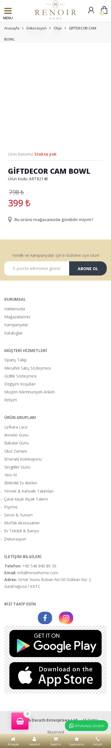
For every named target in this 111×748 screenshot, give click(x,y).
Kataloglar (13, 333)
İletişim (10, 399)
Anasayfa (11, 28)
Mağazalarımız (17, 316)
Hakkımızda (14, 309)
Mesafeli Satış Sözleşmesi (27, 368)
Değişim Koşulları (20, 384)
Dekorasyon (36, 28)
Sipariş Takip (15, 360)
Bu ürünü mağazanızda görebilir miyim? (53, 219)
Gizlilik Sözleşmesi (20, 376)
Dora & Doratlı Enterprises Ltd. (48, 720)
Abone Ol (88, 268)
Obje (57, 28)
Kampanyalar (16, 324)
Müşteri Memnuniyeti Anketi (29, 392)
